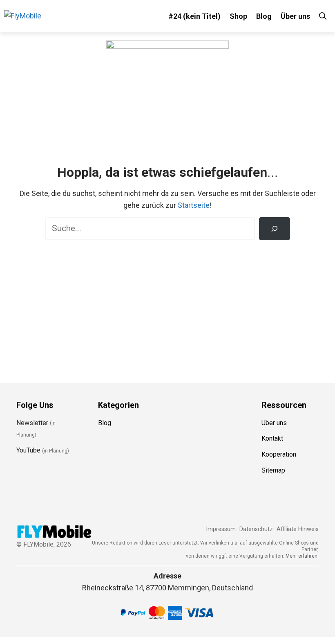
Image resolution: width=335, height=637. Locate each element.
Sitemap (273, 470)
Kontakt (272, 438)
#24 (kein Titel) (194, 16)
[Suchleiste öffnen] (323, 16)
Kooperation (278, 454)
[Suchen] (274, 228)
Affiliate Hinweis (298, 529)
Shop (238, 16)
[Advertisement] (167, 305)
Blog (264, 16)
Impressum (221, 529)
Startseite (194, 205)
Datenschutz (256, 529)
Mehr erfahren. (302, 556)
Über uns (295, 16)
